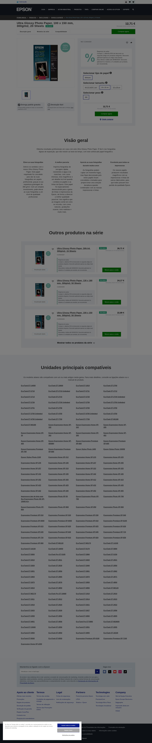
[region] (42, 730)
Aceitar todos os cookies (68, 725)
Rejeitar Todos (68, 730)
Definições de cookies (68, 735)
